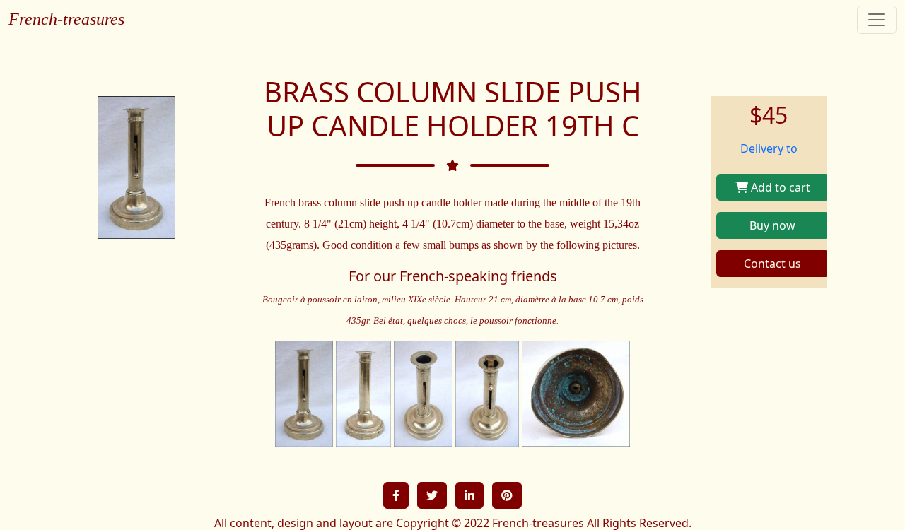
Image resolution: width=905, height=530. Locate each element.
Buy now (772, 225)
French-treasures (66, 19)
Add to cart (779, 187)
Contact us (772, 263)
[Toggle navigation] (877, 20)
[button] (396, 495)
